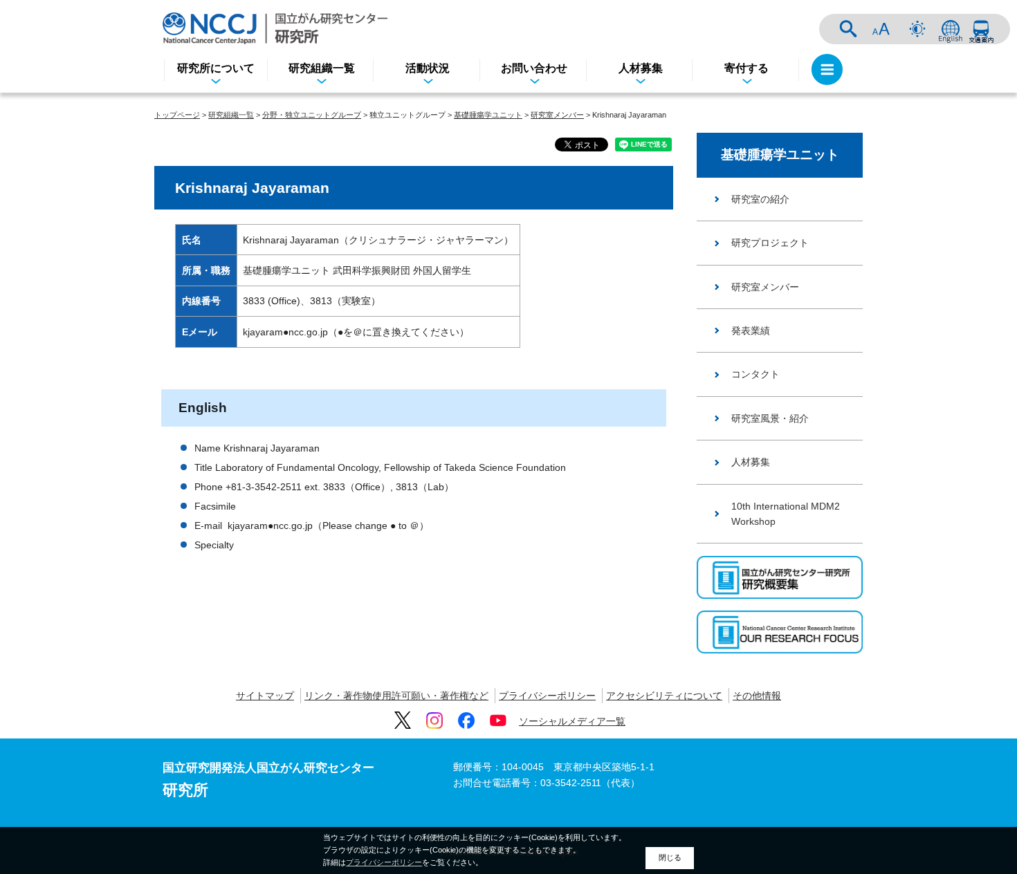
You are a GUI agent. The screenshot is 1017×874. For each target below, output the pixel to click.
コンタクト (755, 374)
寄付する (746, 68)
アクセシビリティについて (664, 695)
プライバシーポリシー (547, 695)
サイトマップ (265, 695)
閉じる (670, 857)
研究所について (216, 68)
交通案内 (981, 29)
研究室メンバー (557, 115)
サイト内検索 (848, 29)
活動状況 (427, 68)
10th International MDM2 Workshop (785, 514)
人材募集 (641, 68)
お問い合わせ (534, 68)
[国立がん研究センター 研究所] (275, 28)
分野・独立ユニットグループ (311, 115)
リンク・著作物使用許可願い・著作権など (396, 695)
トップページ (177, 115)
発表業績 (750, 330)
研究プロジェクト (770, 242)
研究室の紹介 (760, 199)
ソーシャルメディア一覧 (572, 721)
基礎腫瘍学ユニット (488, 115)
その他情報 (757, 695)
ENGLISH (950, 29)
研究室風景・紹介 (770, 418)
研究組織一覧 (321, 68)
